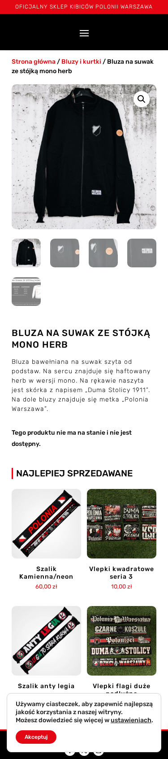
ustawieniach (131, 720)
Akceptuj (36, 737)
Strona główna (34, 61)
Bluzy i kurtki (81, 61)
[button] (142, 99)
